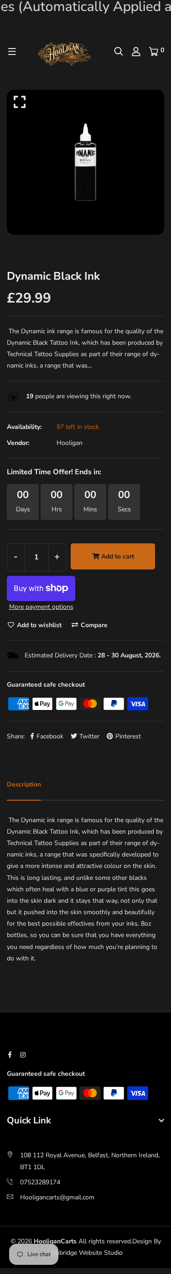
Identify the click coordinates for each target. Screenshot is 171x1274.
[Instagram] (22, 1055)
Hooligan (70, 443)
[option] (85, 162)
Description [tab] (24, 784)
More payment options (41, 606)
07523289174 (40, 1182)
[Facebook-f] (10, 1055)
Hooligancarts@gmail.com (57, 1197)
